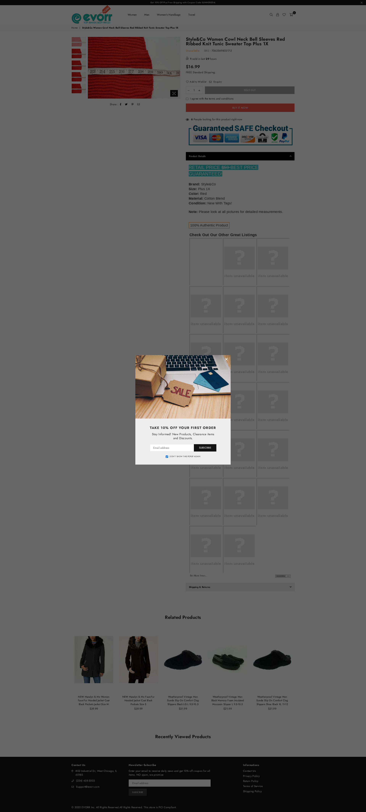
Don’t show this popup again (185, 456)
